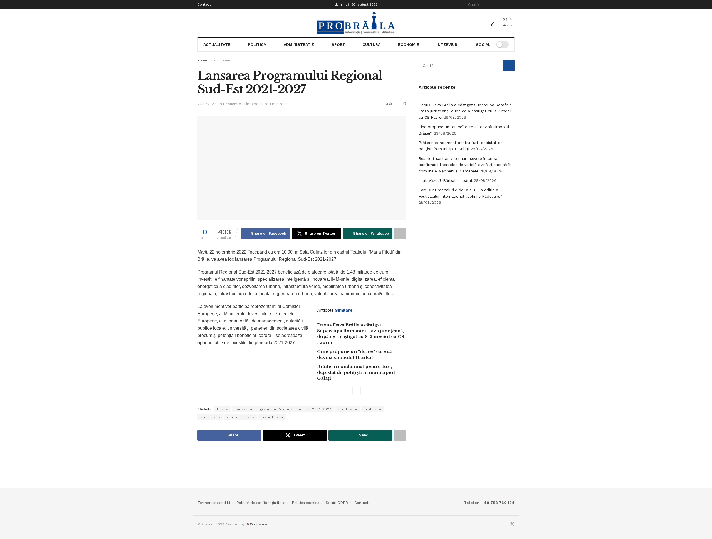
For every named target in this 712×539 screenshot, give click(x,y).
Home (202, 60)
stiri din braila (240, 417)
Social (483, 44)
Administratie (299, 44)
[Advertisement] (466, 251)
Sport (338, 44)
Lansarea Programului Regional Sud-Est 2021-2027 (283, 409)
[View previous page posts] (356, 390)
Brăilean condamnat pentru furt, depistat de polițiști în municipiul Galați (356, 372)
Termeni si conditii (213, 503)
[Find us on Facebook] (504, 524)
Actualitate (216, 44)
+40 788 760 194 (498, 502)
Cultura (371, 44)
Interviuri (447, 44)
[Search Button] (511, 4)
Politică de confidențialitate (260, 503)
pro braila (347, 409)
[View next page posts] (367, 390)
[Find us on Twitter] (512, 524)
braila (222, 409)
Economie (408, 44)
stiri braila (210, 417)
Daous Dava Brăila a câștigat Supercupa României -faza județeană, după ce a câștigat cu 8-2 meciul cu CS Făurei (466, 111)
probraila (372, 409)
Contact (204, 4)
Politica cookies (305, 503)
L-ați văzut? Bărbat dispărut (446, 180)
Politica (257, 44)
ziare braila (272, 417)
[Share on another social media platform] (400, 233)
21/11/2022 (206, 104)
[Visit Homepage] (356, 23)
